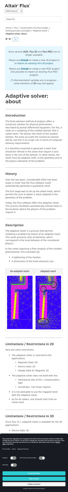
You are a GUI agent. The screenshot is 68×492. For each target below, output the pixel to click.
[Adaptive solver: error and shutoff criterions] (10, 39)
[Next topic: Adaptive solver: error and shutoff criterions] (10, 39)
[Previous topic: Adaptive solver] (7, 39)
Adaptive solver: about (16, 33)
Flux (16, 27)
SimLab (24, 60)
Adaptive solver (40, 30)
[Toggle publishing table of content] (15, 39)
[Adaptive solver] (7, 39)
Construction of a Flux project (34, 27)
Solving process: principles (18, 30)
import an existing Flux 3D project (35, 63)
